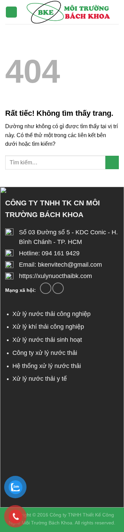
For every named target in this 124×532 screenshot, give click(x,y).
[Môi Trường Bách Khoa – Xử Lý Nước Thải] (68, 12)
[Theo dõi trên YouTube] (58, 288)
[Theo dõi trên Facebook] (45, 288)
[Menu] (11, 12)
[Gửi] (112, 162)
